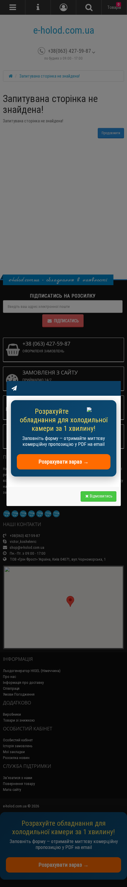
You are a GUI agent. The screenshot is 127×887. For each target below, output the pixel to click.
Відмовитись (101, 496)
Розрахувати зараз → (64, 461)
